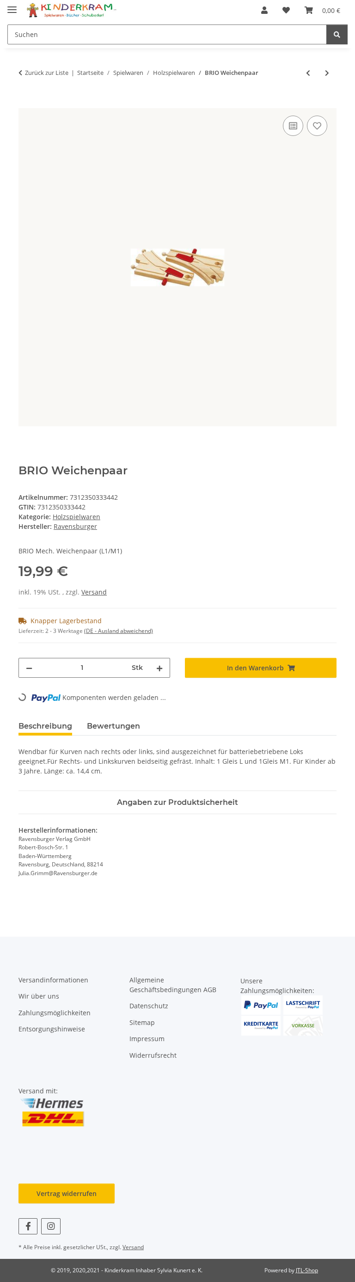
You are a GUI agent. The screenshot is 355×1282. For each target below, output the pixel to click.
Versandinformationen (53, 979)
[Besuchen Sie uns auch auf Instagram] (50, 1226)
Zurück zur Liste (46, 72)
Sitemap (142, 1022)
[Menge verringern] (29, 667)
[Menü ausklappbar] (12, 6)
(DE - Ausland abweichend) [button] (118, 631)
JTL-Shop (307, 1270)
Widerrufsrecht (153, 1055)
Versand (94, 592)
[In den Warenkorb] (25, 103)
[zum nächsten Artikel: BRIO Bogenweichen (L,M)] (327, 73)
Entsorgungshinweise (51, 1028)
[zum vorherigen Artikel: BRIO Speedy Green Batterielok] (308, 73)
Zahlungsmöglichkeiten (54, 1012)
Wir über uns (38, 996)
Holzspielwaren (76, 516)
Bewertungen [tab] (113, 726)
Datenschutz (148, 1005)
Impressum (147, 1038)
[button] (264, 10)
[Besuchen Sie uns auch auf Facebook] (27, 1226)
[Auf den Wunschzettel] (317, 126)
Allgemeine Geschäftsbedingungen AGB (172, 984)
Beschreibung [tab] (45, 726)
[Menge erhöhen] (159, 667)
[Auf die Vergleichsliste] (293, 126)
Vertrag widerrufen (67, 1193)
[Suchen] (337, 34)
